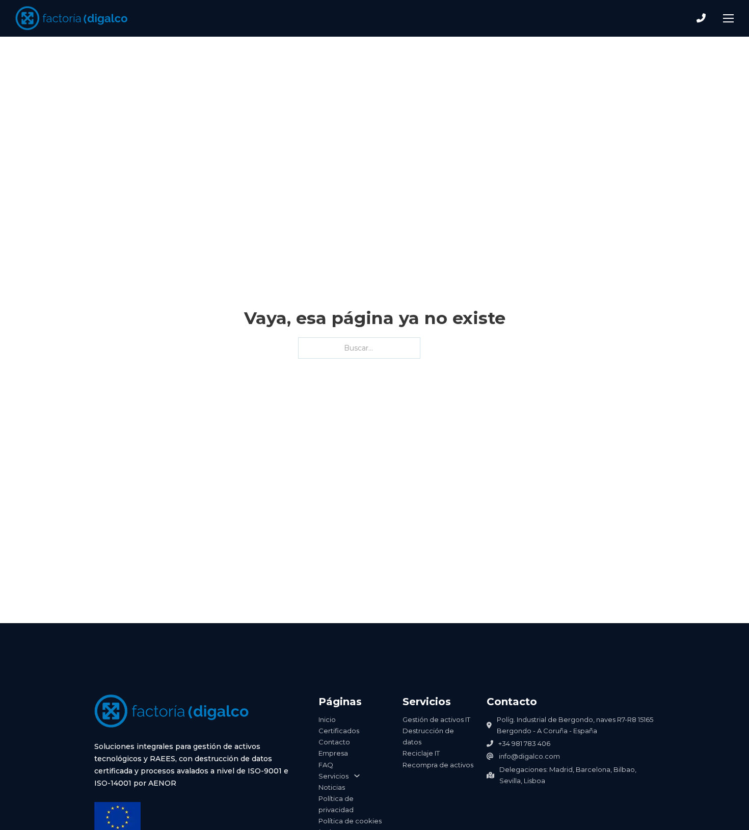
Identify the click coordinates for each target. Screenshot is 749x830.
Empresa (333, 753)
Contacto (334, 742)
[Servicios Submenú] (357, 775)
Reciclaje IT (421, 753)
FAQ (325, 765)
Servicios (333, 776)
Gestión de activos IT (436, 719)
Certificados (338, 731)
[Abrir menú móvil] (728, 18)
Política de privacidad (336, 804)
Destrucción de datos (428, 736)
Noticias (331, 787)
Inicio (327, 719)
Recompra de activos (438, 765)
